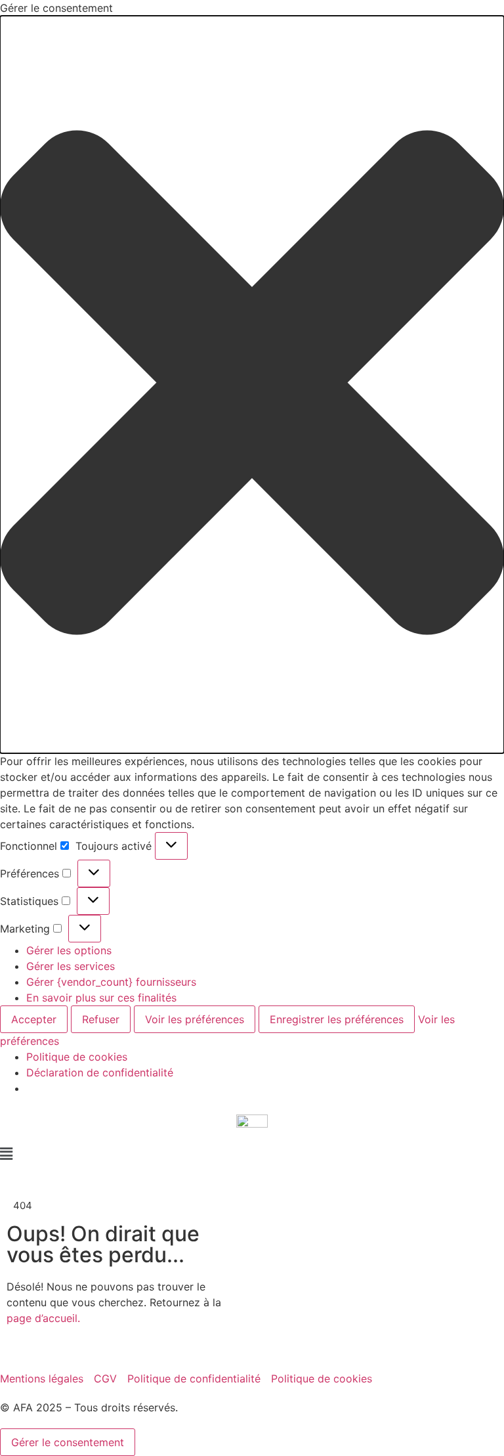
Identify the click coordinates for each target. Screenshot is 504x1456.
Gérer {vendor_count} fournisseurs (111, 981)
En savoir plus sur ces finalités (101, 997)
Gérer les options (69, 950)
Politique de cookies (76, 1056)
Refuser (100, 1019)
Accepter (33, 1019)
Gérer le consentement (67, 1442)
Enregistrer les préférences (337, 1019)
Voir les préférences (194, 1019)
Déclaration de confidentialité (99, 1072)
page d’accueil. (43, 1318)
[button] (252, 384)
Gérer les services (70, 966)
